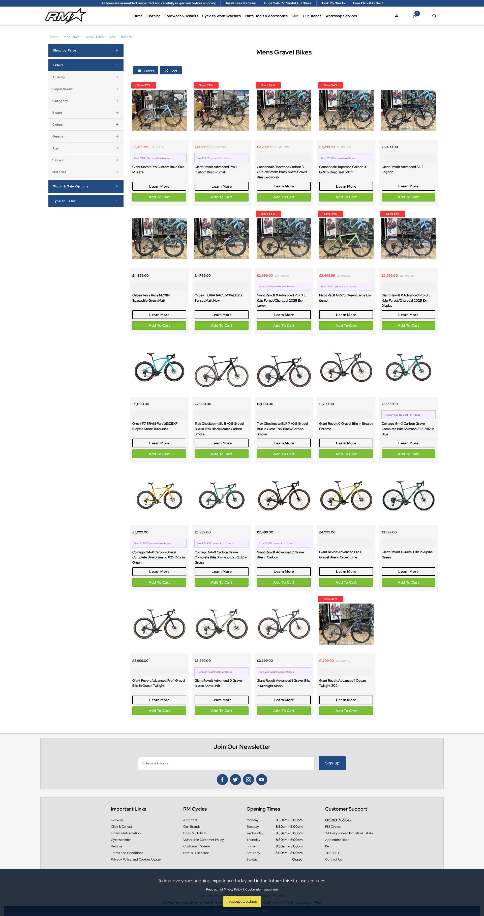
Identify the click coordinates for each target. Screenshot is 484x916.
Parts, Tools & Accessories (266, 16)
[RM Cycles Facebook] (222, 779)
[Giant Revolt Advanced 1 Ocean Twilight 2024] (346, 624)
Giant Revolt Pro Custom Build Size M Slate (158, 169)
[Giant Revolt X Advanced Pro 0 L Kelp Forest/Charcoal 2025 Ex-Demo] (284, 238)
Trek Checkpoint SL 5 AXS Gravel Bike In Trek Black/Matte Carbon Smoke (219, 428)
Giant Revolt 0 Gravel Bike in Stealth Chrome (346, 426)
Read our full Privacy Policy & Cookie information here (242, 889)
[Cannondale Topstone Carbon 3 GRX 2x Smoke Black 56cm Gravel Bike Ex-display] (284, 110)
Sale (295, 16)
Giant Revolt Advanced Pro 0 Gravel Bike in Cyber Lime (340, 554)
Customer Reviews (196, 846)
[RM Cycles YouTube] (261, 779)
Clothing (153, 16)
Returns (116, 846)
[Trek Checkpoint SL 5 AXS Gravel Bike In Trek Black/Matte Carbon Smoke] (221, 367)
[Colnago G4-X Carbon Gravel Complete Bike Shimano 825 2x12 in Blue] (408, 367)
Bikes (138, 16)
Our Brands (312, 16)
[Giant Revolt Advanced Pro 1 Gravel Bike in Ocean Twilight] (159, 624)
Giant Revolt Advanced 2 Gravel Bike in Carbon (281, 555)
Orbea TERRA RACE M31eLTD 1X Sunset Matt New (219, 298)
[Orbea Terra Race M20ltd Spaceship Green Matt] (159, 238)
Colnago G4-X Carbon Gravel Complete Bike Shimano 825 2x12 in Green (158, 557)
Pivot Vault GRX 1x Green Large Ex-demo (345, 298)
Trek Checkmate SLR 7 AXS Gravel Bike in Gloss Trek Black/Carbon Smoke (282, 428)
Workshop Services (341, 16)
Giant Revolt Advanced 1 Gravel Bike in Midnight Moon (283, 683)
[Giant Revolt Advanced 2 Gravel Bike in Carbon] (284, 495)
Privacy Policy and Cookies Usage (136, 859)
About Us (190, 820)
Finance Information (126, 833)
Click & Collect (121, 826)
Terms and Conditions (127, 853)
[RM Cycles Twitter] (235, 779)
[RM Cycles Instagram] (248, 779)
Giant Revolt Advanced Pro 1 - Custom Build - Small (217, 169)
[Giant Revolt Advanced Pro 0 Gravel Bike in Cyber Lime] (346, 495)
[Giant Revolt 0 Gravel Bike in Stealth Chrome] (346, 367)
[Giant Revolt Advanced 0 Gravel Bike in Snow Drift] (221, 624)
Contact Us (333, 859)
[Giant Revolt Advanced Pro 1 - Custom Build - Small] (221, 110)
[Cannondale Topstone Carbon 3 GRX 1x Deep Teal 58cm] (346, 110)
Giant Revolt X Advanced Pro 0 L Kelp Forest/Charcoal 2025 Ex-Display (406, 300)
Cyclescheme (121, 840)
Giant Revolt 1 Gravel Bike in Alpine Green (407, 554)
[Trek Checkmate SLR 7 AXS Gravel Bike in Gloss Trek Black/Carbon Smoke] (284, 367)
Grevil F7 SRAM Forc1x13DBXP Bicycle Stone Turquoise (154, 426)
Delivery (117, 820)
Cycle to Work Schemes (221, 16)
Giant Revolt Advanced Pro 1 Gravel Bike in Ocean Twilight (158, 683)
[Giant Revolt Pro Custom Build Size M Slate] (159, 110)
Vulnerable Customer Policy (203, 840)
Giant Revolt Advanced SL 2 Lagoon (403, 169)
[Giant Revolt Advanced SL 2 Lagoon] (408, 110)
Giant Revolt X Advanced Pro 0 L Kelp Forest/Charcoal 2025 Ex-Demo (281, 300)
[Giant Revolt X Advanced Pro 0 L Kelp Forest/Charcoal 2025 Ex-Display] (408, 238)
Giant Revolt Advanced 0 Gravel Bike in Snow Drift (219, 683)
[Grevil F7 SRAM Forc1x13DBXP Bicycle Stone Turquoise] (159, 367)
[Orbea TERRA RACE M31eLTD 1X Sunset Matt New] (221, 238)
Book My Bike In (194, 833)
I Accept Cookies (242, 901)
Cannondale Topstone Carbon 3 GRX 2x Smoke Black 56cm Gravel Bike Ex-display (282, 171)
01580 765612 (338, 820)
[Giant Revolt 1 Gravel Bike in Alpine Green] (408, 495)
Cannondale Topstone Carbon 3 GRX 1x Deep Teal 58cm (342, 169)
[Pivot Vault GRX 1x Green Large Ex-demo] (346, 238)
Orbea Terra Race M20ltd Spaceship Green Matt (151, 298)
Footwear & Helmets (181, 16)
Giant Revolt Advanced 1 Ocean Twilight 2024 (342, 683)
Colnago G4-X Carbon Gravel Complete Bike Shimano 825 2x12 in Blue (408, 428)
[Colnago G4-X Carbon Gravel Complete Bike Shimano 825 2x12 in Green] (159, 495)
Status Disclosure (196, 853)
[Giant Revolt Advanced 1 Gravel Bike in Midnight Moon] (284, 624)
